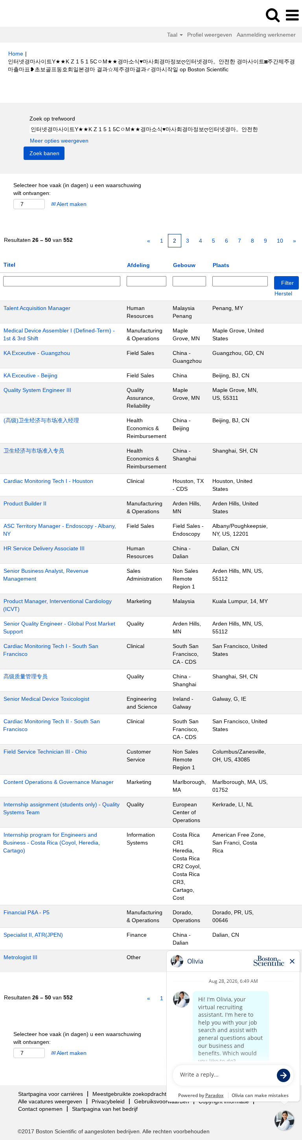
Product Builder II (25, 503)
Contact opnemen (40, 1109)
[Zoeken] (272, 15)
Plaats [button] (221, 265)
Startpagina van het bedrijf (105, 1109)
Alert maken (71, 204)
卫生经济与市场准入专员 (34, 450)
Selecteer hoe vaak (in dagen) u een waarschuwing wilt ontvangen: (77, 189)
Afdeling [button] (138, 265)
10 (280, 241)
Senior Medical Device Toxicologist (46, 699)
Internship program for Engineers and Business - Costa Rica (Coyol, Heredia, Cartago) (51, 843)
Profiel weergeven (209, 35)
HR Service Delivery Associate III (44, 548)
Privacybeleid (108, 1101)
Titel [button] (9, 265)
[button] (292, 15)
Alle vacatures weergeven (50, 1101)
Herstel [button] (283, 293)
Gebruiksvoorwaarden (161, 1101)
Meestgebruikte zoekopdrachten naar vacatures (152, 1094)
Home (15, 53)
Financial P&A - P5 (27, 912)
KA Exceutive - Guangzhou (37, 353)
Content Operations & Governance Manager (59, 782)
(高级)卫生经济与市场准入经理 (41, 420)
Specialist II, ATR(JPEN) (33, 935)
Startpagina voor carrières (50, 1094)
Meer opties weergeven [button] (59, 140)
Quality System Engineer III (37, 390)
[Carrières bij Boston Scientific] (28, 15)
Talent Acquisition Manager (37, 308)
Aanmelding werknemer (266, 35)
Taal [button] (173, 35)
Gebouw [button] (184, 265)
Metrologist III (20, 957)
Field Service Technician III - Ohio (45, 751)
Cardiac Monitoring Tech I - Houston (48, 481)
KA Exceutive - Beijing (30, 375)
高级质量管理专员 (26, 676)
